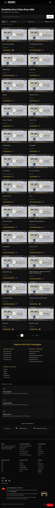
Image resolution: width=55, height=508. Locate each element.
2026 (25, 28)
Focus (30, 196)
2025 (2, 463)
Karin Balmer (5, 275)
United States (6, 377)
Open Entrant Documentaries (36, 355)
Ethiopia (5, 373)
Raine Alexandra (6, 98)
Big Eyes (5, 94)
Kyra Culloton (32, 249)
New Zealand (6, 375)
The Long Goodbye (7, 298)
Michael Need (5, 148)
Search (50, 16)
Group (21, 462)
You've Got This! (33, 246)
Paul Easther (31, 98)
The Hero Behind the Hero (36, 44)
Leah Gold (31, 301)
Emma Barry (31, 47)
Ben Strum (31, 173)
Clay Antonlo (5, 301)
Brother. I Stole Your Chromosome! (38, 298)
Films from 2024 (7, 355)
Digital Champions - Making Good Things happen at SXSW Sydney (39, 272)
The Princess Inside (34, 170)
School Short (32, 353)
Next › (37, 335)
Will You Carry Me (33, 323)
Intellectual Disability (24, 469)
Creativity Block (6, 145)
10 (32, 335)
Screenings (40, 469)
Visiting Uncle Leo (33, 94)
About (39, 462)
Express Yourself (7, 196)
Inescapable (32, 145)
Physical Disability (23, 467)
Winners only (50, 21)
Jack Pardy (5, 72)
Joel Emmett (31, 148)
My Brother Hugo (7, 272)
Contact (39, 472)
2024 (2, 465)
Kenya (39, 455)
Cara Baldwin (5, 224)
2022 (2, 469)
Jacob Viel (4, 249)
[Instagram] (9, 480)
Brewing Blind (6, 246)
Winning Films (41, 465)
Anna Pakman (5, 47)
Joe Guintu (5, 326)
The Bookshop (6, 170)
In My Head (32, 69)
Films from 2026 (7, 351)
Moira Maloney (32, 224)
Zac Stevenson (32, 199)
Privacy (44, 504)
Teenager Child (23, 465)
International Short (33, 359)
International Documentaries (35, 361)
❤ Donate (50, 505)
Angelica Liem (32, 275)
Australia (5, 369)
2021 (2, 471)
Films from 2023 (7, 357)
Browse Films (40, 463)
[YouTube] (6, 480)
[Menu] (50, 2)
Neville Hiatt (31, 123)
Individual (22, 463)
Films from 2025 (7, 353)
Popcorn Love (32, 120)
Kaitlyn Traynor (32, 72)
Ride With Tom (6, 69)
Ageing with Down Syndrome (36, 221)
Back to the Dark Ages (8, 44)
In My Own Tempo (7, 221)
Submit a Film (40, 467)
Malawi (5, 371)
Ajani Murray (31, 326)
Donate (39, 471)
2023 (2, 467)
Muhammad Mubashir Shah (8, 173)
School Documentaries (34, 351)
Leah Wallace (5, 199)
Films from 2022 (7, 359)
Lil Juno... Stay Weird (8, 120)
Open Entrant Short (33, 357)
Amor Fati (5, 323)
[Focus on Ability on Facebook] (2, 480)
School (21, 471)
